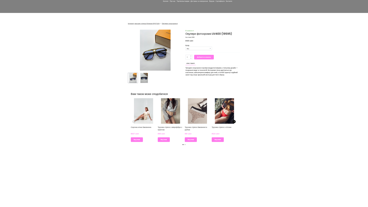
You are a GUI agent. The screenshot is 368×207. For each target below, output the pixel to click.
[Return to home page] (139, 7)
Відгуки (211, 7)
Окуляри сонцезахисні (170, 24)
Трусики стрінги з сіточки (221, 127)
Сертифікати (220, 7)
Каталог (166, 7)
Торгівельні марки (183, 7)
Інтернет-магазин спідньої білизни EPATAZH (144, 24)
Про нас (172, 7)
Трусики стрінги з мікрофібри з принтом (170, 128)
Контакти (229, 7)
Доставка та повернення (199, 7)
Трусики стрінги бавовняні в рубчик (196, 128)
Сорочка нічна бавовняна (141, 127)
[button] (190, 58)
